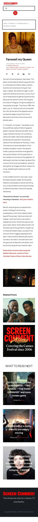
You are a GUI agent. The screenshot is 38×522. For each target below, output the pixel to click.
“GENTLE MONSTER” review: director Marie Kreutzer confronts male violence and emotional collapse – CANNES (19, 463)
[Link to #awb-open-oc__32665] (15, 13)
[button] (4, 310)
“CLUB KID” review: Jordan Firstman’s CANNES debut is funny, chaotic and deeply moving (19, 426)
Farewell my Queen (25, 67)
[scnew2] (10, 3)
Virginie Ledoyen (22, 69)
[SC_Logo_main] (19, 492)
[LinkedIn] (23, 74)
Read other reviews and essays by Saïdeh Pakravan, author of (17, 253)
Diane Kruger (14, 67)
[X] (12, 74)
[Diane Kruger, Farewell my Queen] (19, 33)
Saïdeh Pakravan (13, 65)
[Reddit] (18, 74)
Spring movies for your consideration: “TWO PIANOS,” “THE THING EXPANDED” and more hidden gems (19, 389)
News (23, 400)
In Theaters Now (23, 437)
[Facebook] (7, 74)
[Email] (29, 74)
